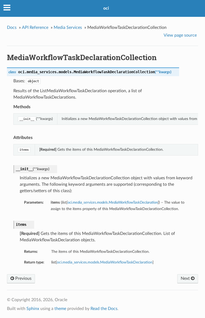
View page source (180, 35)
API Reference (35, 27)
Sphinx (32, 309)
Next (186, 278)
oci (106, 8)
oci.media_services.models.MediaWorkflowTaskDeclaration (104, 262)
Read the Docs (103, 309)
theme (60, 309)
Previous (22, 278)
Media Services (68, 27)
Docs (12, 27)
